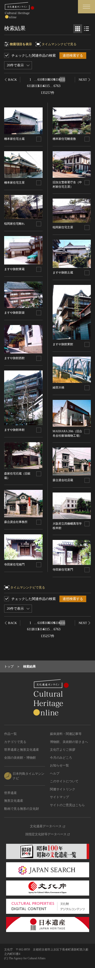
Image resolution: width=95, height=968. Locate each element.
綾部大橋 (58, 387)
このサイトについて (64, 781)
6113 (35, 86)
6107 (41, 79)
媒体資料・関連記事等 (66, 734)
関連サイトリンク (62, 789)
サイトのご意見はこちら (67, 805)
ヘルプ (54, 773)
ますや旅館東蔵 (14, 269)
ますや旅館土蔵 (63, 272)
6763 (57, 86)
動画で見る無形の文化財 (21, 808)
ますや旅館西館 (14, 358)
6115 (46, 86)
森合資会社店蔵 (63, 480)
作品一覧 (10, 734)
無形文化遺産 (13, 800)
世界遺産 (10, 793)
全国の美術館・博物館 (20, 757)
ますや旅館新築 (14, 312)
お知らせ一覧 (59, 765)
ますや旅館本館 (14, 429)
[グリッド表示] (77, 28)
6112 (30, 86)
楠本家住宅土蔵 (14, 139)
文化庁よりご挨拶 (62, 749)
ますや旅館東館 (63, 344)
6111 (62, 79)
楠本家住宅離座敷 (64, 139)
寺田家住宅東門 (63, 569)
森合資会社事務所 (16, 522)
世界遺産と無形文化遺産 (21, 749)
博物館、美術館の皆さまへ (69, 742)
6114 (41, 86)
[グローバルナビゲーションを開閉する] (86, 6)
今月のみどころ (61, 757)
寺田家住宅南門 (14, 564)
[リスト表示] (86, 28)
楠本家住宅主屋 (14, 182)
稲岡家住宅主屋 (63, 227)
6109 (51, 79)
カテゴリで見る (15, 742)
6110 (57, 79)
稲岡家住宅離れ (14, 223)
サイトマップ (59, 797)
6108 (46, 79)
